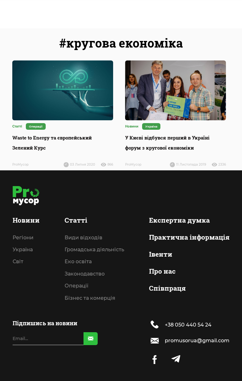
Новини (26, 189)
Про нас (162, 240)
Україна (23, 214)
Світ (18, 226)
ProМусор (20, 165)
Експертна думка (179, 189)
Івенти (160, 223)
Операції (76, 250)
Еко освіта (78, 226)
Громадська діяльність (94, 214)
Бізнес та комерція (90, 262)
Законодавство (85, 238)
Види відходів (83, 202)
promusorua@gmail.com (197, 341)
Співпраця (167, 257)
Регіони (23, 202)
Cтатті (76, 189)
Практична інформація (189, 206)
